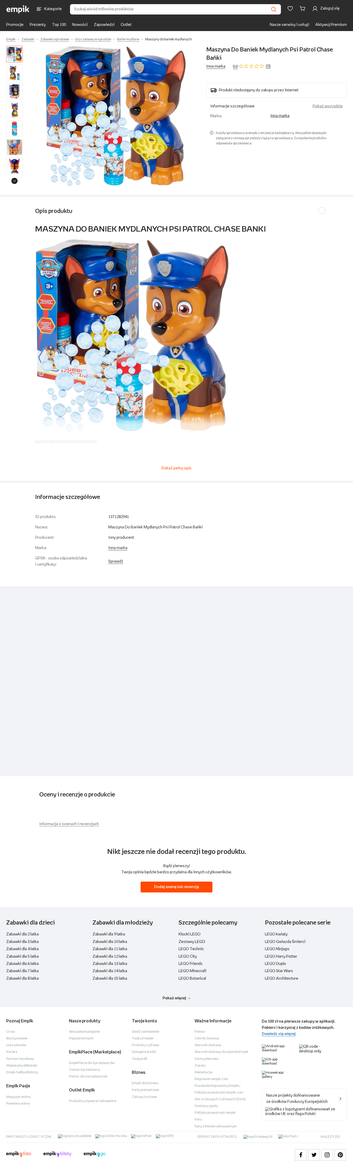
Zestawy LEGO (192, 942)
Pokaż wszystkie (328, 106)
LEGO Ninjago (277, 949)
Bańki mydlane (128, 39)
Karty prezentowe (145, 1090)
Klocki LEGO (190, 934)
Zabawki (27, 39)
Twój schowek (143, 1038)
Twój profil (139, 1059)
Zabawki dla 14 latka (110, 971)
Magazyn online (18, 1097)
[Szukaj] (274, 9)
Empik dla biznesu (145, 1083)
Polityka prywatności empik (215, 1112)
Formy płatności (207, 1059)
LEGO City (188, 956)
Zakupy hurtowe (144, 1097)
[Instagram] (327, 1155)
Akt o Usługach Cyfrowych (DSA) (220, 1099)
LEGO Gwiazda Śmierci (285, 942)
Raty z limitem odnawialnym (216, 1126)
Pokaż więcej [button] (174, 998)
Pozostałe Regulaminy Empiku (217, 1086)
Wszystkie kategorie (84, 1031)
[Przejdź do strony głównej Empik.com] (18, 9)
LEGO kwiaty (276, 934)
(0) (268, 66)
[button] (115, 116)
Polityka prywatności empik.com (219, 1092)
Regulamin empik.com (211, 1079)
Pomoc (200, 1031)
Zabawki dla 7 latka (22, 971)
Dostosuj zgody (206, 1106)
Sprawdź (115, 561)
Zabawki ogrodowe (54, 39)
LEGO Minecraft (192, 971)
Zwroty (200, 1065)
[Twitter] (314, 1155)
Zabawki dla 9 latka (109, 934)
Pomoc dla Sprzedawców (88, 1076)
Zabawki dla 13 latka (110, 964)
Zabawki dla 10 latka (110, 942)
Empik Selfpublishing (22, 1072)
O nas (10, 1031)
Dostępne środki (144, 1052)
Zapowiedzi (104, 25)
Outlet (126, 25)
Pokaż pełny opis (176, 468)
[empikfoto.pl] (18, 1154)
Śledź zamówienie (145, 1031)
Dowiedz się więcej (279, 1034)
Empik (11, 39)
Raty (198, 1119)
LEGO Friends (191, 964)
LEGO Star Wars (279, 971)
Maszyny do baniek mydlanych (168, 39)
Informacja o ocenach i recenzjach (69, 824)
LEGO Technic (191, 949)
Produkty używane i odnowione (92, 1101)
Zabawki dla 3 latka (22, 942)
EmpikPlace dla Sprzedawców (91, 1063)
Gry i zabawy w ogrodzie (93, 39)
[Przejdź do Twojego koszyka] (303, 8)
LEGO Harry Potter (281, 956)
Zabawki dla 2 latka (22, 934)
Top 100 (59, 25)
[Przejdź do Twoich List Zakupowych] (290, 8)
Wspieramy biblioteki (21, 1065)
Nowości (80, 25)
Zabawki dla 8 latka (22, 978)
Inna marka (215, 66)
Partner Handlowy (20, 1059)
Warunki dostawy (208, 1045)
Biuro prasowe (16, 1038)
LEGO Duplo (275, 964)
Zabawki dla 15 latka (110, 978)
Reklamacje (203, 1072)
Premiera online (18, 1103)
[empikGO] (94, 1154)
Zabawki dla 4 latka (22, 949)
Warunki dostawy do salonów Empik (221, 1052)
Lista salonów (16, 1045)
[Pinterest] (340, 1155)
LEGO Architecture (281, 978)
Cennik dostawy (207, 1038)
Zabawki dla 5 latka (22, 956)
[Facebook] (300, 1155)
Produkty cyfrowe (145, 1045)
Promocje (15, 25)
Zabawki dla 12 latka (110, 956)
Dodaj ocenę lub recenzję (176, 887)
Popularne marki (81, 1038)
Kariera (11, 1052)
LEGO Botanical (192, 978)
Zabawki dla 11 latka (110, 949)
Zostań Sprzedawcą (84, 1070)
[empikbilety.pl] (57, 1154)
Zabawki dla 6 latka (22, 964)
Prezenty (38, 25)
